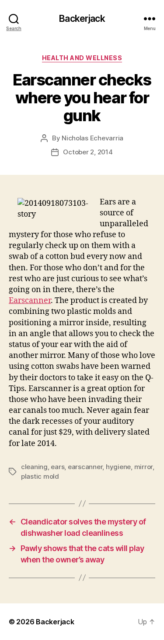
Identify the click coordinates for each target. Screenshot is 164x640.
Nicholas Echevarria (92, 138)
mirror (143, 467)
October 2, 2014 (87, 152)
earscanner (85, 467)
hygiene (118, 467)
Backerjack (82, 18)
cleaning (34, 467)
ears (57, 467)
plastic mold (40, 476)
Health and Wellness (82, 57)
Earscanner (30, 301)
